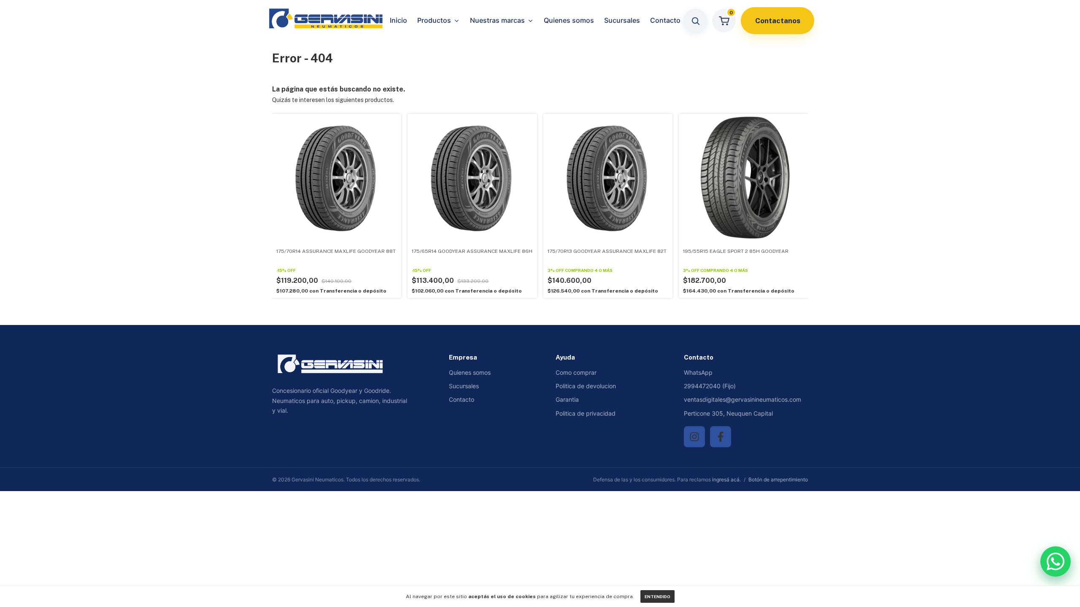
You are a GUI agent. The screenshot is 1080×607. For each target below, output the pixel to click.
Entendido (657, 596)
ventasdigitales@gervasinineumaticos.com (742, 399)
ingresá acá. (726, 479)
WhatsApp (698, 372)
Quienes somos (569, 20)
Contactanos (777, 20)
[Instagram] (694, 436)
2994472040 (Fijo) (710, 385)
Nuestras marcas (497, 20)
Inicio (398, 20)
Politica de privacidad (586, 413)
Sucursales (622, 20)
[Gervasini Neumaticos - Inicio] (328, 21)
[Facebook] (720, 436)
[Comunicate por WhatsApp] (1055, 561)
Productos (434, 20)
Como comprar (576, 372)
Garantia (567, 399)
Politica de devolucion (586, 385)
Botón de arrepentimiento (778, 479)
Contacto (665, 20)
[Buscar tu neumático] (695, 20)
